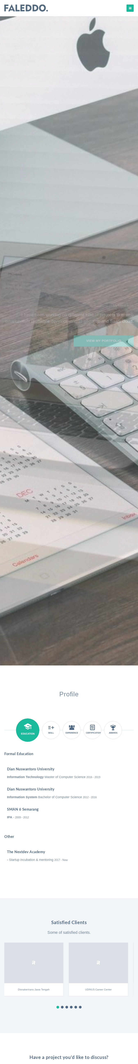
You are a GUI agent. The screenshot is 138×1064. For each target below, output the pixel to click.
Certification (93, 733)
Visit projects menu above (69, 143)
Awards (113, 733)
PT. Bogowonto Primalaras (101, 989)
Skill (51, 733)
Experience (72, 733)
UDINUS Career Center (36, 989)
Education (27, 733)
